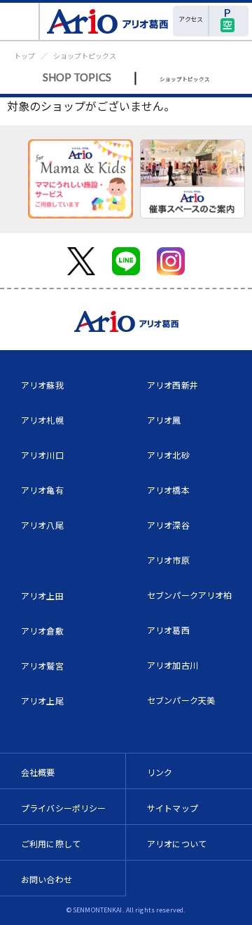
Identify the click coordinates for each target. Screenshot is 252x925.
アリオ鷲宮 (42, 666)
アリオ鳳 (164, 420)
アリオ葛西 (168, 630)
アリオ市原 (168, 560)
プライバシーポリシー (63, 808)
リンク (159, 772)
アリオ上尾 (42, 701)
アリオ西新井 (172, 385)
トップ (24, 55)
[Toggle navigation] (20, 21)
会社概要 (38, 772)
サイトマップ (172, 808)
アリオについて (176, 843)
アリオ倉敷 (42, 631)
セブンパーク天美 (181, 700)
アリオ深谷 (168, 525)
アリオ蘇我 (42, 385)
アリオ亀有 (42, 490)
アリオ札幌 (42, 420)
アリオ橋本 (168, 490)
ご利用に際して (50, 843)
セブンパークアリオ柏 (189, 595)
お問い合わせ (46, 879)
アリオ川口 (42, 455)
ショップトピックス (84, 55)
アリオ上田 (42, 595)
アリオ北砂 (168, 455)
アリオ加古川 (172, 665)
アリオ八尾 (42, 525)
